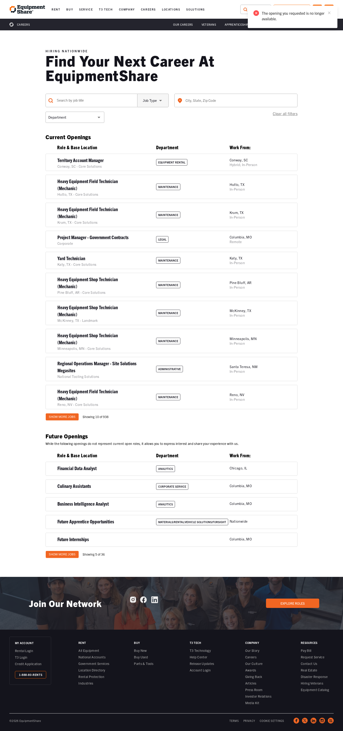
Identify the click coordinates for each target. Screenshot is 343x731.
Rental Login (24, 651)
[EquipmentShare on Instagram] (133, 601)
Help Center (198, 657)
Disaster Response (314, 676)
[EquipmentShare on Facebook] (143, 601)
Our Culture (254, 663)
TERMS (234, 720)
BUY (69, 9)
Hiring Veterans (312, 683)
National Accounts (91, 657)
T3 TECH (106, 9)
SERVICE (86, 9)
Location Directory (91, 670)
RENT (56, 9)
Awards (250, 670)
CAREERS (148, 9)
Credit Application (28, 664)
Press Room (254, 690)
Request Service (312, 657)
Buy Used (141, 657)
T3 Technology (200, 650)
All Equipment (88, 650)
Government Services (93, 663)
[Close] (329, 12)
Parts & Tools (143, 663)
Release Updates (202, 663)
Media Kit (252, 703)
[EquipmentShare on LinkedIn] (154, 601)
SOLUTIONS (195, 9)
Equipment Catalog (315, 690)
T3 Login (21, 657)
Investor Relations (258, 696)
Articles (250, 683)
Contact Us (309, 663)
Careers (23, 24)
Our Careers (183, 24)
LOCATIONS (171, 9)
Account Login (200, 670)
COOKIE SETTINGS (272, 720)
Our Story (252, 650)
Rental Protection (91, 676)
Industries (85, 683)
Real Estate (309, 670)
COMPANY (127, 9)
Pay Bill (306, 650)
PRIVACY (249, 720)
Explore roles (292, 603)
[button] (56, 9)
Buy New (140, 650)
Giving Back (253, 676)
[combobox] (236, 100)
